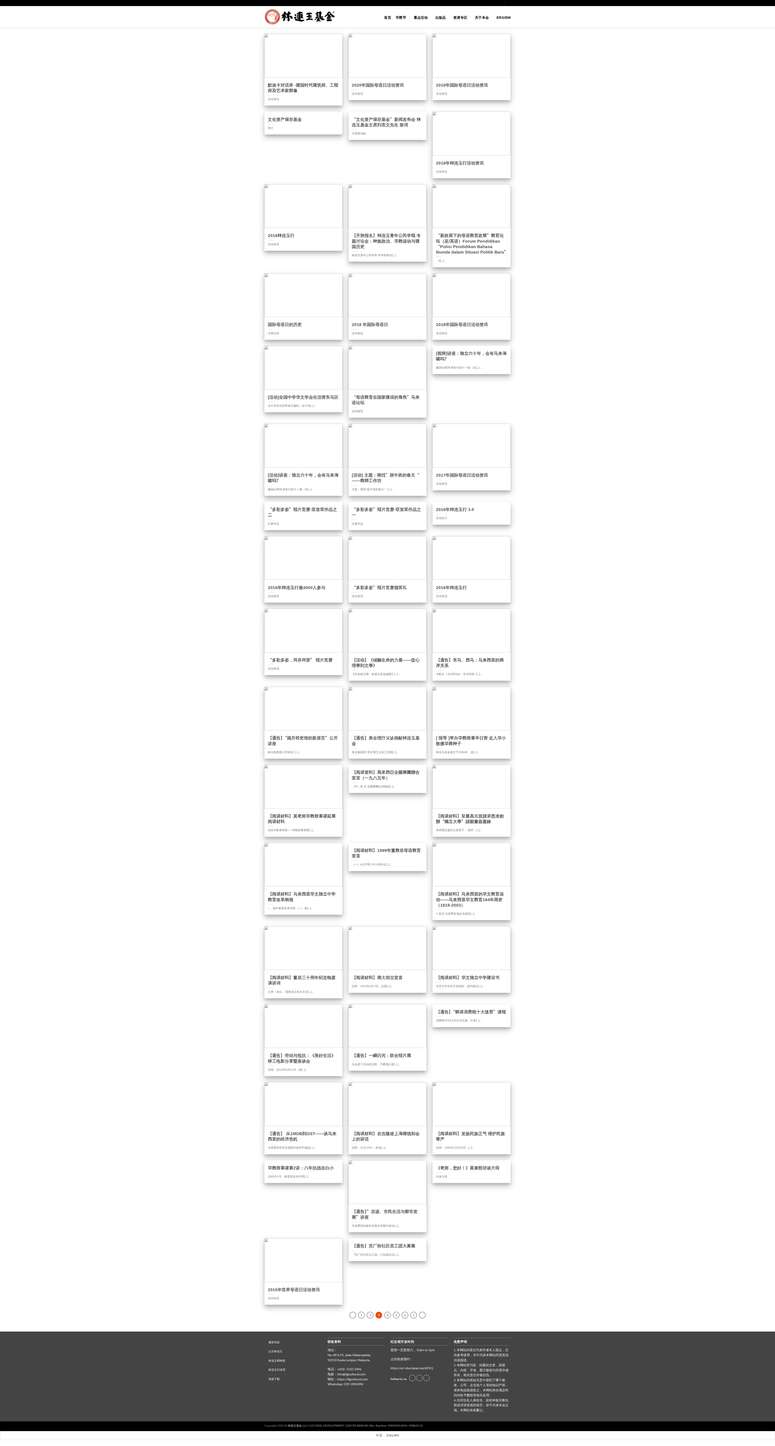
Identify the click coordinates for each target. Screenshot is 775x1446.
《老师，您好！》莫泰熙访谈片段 (468, 1168)
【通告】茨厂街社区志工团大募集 (383, 1246)
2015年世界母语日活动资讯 (294, 1289)
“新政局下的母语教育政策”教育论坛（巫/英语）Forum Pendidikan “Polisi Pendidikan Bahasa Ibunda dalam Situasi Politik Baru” (471, 243)
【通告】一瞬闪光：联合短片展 (381, 1055)
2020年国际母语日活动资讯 (378, 85)
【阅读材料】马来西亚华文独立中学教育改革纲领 (302, 897)
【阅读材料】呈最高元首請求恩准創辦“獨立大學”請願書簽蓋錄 (470, 819)
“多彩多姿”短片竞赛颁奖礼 (379, 587)
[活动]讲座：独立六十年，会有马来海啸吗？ (303, 478)
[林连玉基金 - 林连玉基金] (301, 17)
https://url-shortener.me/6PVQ (412, 1368)
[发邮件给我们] (498, 3)
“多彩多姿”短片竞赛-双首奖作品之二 (302, 512)
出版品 (440, 18)
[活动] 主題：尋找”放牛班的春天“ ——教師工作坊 (385, 478)
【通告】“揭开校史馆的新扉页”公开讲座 (303, 741)
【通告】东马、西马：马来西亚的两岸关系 (470, 663)
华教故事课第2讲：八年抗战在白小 (301, 1168)
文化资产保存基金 (285, 119)
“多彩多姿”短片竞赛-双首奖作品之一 (386, 512)
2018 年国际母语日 (370, 324)
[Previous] (352, 1315)
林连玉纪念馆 (276, 1369)
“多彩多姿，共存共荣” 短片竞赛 (300, 660)
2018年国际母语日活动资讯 (462, 324)
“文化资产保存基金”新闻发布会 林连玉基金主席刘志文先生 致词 (386, 122)
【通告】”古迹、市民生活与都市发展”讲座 (385, 1214)
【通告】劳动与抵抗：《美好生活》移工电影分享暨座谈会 (302, 1058)
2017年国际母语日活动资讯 (462, 475)
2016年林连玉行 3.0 (455, 509)
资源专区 (460, 18)
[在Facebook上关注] (494, 3)
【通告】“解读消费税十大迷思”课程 (471, 1012)
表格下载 (274, 1379)
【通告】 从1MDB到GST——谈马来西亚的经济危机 (302, 1136)
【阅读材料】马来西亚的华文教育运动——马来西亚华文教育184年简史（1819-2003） (470, 899)
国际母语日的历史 (285, 324)
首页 (387, 18)
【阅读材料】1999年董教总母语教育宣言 (386, 853)
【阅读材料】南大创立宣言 (377, 977)
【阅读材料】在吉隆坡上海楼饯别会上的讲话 (386, 1136)
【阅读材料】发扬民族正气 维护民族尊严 (470, 1136)
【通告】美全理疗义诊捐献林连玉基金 (386, 741)
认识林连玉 (275, 1351)
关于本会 (482, 18)
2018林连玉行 (281, 235)
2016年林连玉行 (451, 587)
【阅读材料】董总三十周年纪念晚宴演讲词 (302, 980)
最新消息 (274, 1342)
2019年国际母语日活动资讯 (462, 85)
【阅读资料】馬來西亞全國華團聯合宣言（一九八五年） (386, 775)
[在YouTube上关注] (502, 3)
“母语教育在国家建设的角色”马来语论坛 (386, 400)
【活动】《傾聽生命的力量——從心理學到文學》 (386, 663)
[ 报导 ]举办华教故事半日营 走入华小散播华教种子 (471, 741)
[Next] (422, 1315)
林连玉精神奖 (276, 1360)
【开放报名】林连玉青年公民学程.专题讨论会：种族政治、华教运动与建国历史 (386, 241)
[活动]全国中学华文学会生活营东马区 (303, 397)
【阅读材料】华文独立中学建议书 (468, 977)
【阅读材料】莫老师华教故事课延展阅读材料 (302, 819)
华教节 (401, 18)
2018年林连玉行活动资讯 (460, 163)
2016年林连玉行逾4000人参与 (296, 587)
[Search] (509, 3)
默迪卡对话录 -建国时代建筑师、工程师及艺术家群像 (303, 88)
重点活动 (421, 18)
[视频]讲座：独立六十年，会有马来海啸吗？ (471, 356)
